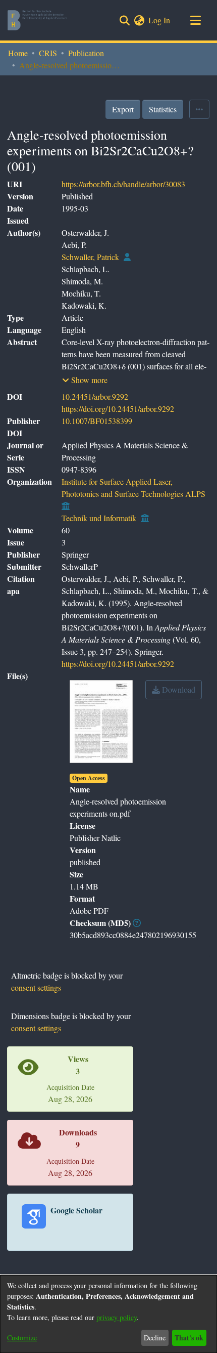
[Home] (37, 20)
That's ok (189, 1337)
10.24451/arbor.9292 (95, 396)
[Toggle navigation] (195, 20)
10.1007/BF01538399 (97, 420)
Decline (155, 1337)
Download (177, 689)
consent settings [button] (36, 987)
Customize (22, 1337)
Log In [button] (159, 20)
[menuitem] (139, 20)
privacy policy (116, 1317)
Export (123, 109)
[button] (85, 380)
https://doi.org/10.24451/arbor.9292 (118, 408)
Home (18, 53)
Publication (86, 53)
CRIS (48, 53)
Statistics (163, 109)
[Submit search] (124, 20)
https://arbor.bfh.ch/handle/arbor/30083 (123, 184)
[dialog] (108, 1314)
